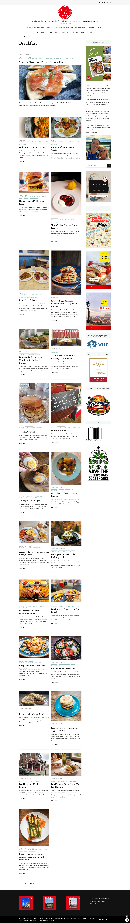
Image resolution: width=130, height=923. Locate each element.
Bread (21, 709)
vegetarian (22, 144)
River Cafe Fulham (28, 300)
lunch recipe (33, 143)
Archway (24, 196)
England (71, 141)
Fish (57, 58)
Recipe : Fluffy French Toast (32, 665)
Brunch (41, 58)
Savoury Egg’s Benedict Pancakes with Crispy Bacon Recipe (64, 303)
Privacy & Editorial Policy (48, 920)
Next (31, 884)
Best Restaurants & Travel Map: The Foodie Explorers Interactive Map (75, 27)
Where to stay (53, 32)
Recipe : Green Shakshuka (63, 668)
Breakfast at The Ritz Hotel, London (64, 495)
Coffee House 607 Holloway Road (32, 202)
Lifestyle (100, 27)
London (68, 143)
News (82, 32)
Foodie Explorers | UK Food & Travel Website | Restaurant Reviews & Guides (65, 21)
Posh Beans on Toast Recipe (32, 147)
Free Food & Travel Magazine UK (35, 27)
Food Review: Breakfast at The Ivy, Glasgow (65, 785)
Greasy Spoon (60, 143)
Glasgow (35, 606)
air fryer (21, 496)
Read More (22, 109)
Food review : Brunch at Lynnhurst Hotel (30, 612)
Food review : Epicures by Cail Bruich (65, 611)
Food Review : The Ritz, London (30, 785)
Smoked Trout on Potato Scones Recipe (43, 62)
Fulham (36, 296)
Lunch (21, 143)
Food (61, 58)
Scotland (42, 606)
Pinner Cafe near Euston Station (62, 149)
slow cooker (55, 222)
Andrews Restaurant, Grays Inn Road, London (34, 553)
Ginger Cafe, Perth (60, 430)
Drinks (75, 32)
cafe (66, 141)
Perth (60, 427)
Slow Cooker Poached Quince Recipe (65, 226)
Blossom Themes (24, 920)
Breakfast (22, 58)
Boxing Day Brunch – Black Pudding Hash (64, 556)
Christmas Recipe (50, 58)
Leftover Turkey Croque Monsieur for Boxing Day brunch (31, 360)
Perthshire (67, 427)
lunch (26, 143)
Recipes (90, 32)
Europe (73, 349)
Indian (31, 711)
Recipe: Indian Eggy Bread (31, 714)
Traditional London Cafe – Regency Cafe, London (63, 357)
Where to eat (40, 32)
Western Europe (75, 351)
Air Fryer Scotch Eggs (29, 500)
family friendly (23, 296)
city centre (68, 780)
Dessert (65, 220)
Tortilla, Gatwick (27, 431)
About (49, 27)
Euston (78, 141)
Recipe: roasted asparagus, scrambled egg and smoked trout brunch (31, 856)
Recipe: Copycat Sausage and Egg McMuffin (64, 729)
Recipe (66, 58)
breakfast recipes (32, 58)
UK (72, 143)
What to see (65, 32)
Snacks (72, 58)
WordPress (39, 920)
